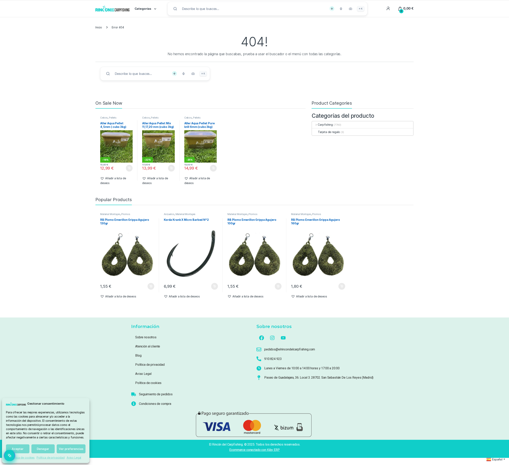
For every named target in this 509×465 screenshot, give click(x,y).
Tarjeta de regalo (329, 132)
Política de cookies (22, 457)
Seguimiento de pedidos (156, 394)
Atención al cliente (147, 346)
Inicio (98, 27)
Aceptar (17, 449)
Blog (138, 355)
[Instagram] (272, 338)
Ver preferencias (71, 449)
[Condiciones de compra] (133, 403)
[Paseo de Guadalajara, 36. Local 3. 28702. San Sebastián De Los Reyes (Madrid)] (258, 377)
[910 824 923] (258, 358)
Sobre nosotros (145, 337)
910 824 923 (273, 359)
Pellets (113, 117)
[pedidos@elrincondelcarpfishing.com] (258, 349)
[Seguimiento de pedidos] (133, 394)
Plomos (125, 214)
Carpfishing (325, 124)
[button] (116, 180)
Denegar (43, 449)
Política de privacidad (51, 457)
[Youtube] (283, 338)
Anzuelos (169, 214)
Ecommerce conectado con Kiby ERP (254, 450)
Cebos (104, 117)
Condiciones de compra (155, 404)
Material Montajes (110, 214)
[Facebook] (261, 338)
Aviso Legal (74, 457)
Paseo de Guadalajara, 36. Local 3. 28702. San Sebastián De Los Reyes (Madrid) (318, 377)
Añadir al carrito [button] (128, 168)
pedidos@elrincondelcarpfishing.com (289, 349)
